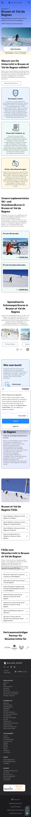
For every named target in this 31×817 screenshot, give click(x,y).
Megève (5, 743)
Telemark (6, 710)
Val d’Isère (6, 750)
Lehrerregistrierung (8, 759)
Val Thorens (6, 752)
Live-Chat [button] (6, 772)
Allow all (15, 421)
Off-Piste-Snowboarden (10, 714)
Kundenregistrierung (9, 761)
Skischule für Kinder (9, 728)
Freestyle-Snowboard (9, 717)
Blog (4, 685)
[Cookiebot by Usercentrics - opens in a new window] (22, 389)
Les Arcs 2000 (7, 741)
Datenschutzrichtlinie (15, 803)
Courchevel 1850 (8, 739)
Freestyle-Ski (7, 716)
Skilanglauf (6, 708)
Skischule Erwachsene (10, 726)
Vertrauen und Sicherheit (10, 694)
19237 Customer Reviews (19, 789)
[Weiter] (28, 349)
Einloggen (6, 763)
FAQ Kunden (7, 778)
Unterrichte (7, 700)
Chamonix (6, 737)
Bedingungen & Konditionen (15, 810)
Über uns (6, 683)
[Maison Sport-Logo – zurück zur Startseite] (13, 663)
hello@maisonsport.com (10, 770)
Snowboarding (7, 705)
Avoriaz (5, 736)
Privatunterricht (7, 686)
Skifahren (6, 703)
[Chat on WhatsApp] (27, 808)
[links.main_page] (15, 3)
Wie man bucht (7, 774)
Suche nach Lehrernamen (11, 692)
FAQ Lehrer (6, 780)
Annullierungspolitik (9, 776)
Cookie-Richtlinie (15, 807)
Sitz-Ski (5, 719)
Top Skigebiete (8, 733)
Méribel (5, 745)
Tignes (5, 748)
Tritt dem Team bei (9, 695)
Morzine (5, 747)
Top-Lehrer (6, 690)
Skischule (6, 688)
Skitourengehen (8, 706)
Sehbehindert (7, 721)
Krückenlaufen (7, 725)
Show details (22, 415)
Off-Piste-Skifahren (9, 712)
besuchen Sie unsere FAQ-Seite (10, 568)
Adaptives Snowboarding (10, 723)
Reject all (15, 426)
